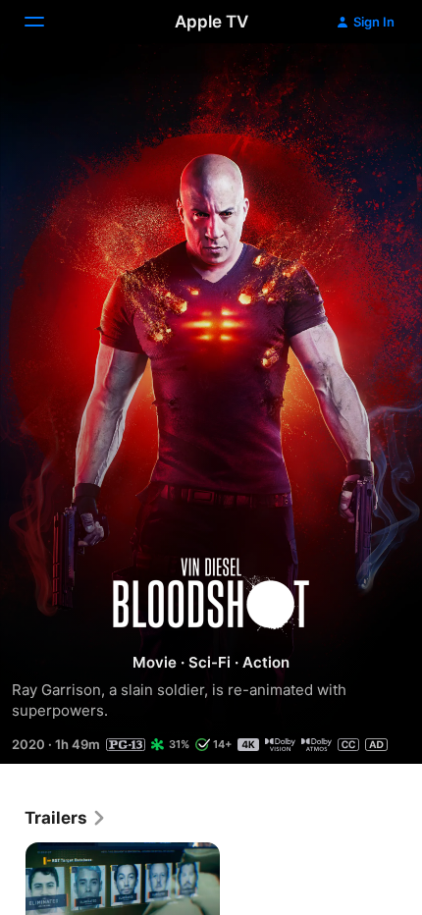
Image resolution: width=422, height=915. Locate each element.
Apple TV (211, 21)
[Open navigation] (46, 21)
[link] (66, 818)
